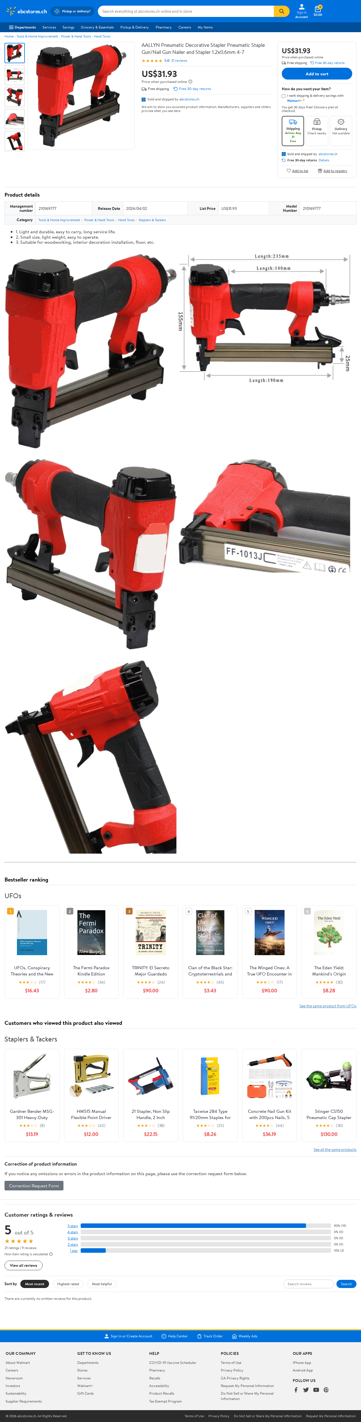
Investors (13, 1385)
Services (49, 27)
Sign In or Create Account (131, 1336)
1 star (74, 1251)
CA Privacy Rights (235, 1378)
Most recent (34, 1283)
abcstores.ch (189, 99)
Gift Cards (85, 1393)
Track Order (213, 1336)
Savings (68, 27)
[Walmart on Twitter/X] (306, 1390)
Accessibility (159, 1385)
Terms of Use (231, 1362)
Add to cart (317, 74)
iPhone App (302, 1362)
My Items (205, 27)
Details (324, 160)
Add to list (300, 170)
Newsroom (14, 1378)
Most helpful (102, 1283)
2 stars (73, 1244)
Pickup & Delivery (134, 27)
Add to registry (335, 170)
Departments (25, 27)
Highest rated (68, 1283)
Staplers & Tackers (152, 219)
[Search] (282, 11)
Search (346, 1283)
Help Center (178, 1336)
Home (9, 36)
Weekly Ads (248, 1336)
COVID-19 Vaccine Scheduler (172, 1362)
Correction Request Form (34, 1186)
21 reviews (179, 60)
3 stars (73, 1238)
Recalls (154, 1378)
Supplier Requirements (24, 1401)
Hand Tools (102, 36)
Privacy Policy (232, 1370)
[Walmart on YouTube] (316, 1390)
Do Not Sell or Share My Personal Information (267, 1416)
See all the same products (335, 1149)
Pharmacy (164, 27)
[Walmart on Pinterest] (326, 1390)
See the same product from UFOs (328, 1005)
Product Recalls (161, 1393)
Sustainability (16, 1393)
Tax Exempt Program (165, 1401)
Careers (185, 27)
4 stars (72, 1232)
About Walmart (18, 1362)
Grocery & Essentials (97, 27)
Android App (303, 1370)
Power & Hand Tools (76, 36)
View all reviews (23, 1265)
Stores (82, 1370)
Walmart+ (85, 1385)
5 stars (73, 1226)
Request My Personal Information (247, 1385)
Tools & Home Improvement (37, 36)
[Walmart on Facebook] (296, 1390)
